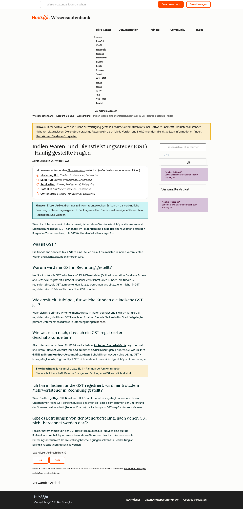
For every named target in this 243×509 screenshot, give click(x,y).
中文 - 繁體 (101, 78)
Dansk (99, 82)
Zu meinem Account (106, 111)
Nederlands (101, 58)
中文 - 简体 (101, 99)
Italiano (99, 62)
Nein (57, 460)
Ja (41, 460)
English (99, 103)
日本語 (99, 45)
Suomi (99, 74)
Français (100, 53)
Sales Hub (46, 179)
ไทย (98, 95)
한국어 (99, 91)
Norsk (99, 86)
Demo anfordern (171, 4)
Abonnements (76, 170)
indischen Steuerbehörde (110, 345)
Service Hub (47, 184)
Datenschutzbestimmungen (161, 499)
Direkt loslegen (198, 4)
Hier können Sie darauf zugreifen (56, 136)
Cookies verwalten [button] (195, 499)
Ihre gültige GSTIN (55, 398)
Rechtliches (133, 499)
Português (101, 49)
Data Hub (46, 189)
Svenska (100, 70)
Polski (99, 66)
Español (100, 41)
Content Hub (48, 193)
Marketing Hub (49, 175)
